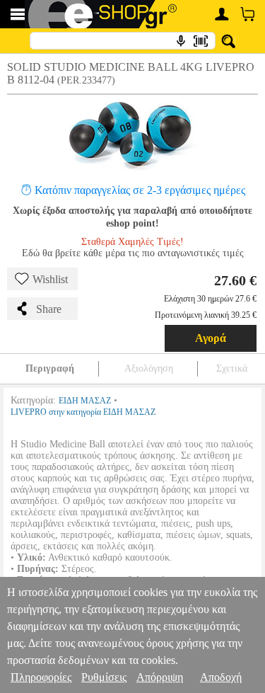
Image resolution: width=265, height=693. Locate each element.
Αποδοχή (221, 677)
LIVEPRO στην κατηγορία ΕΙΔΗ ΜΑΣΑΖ (83, 412)
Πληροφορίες (41, 677)
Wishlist (50, 279)
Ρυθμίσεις (103, 677)
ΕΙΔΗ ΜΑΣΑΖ (85, 401)
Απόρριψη (159, 677)
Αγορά (210, 338)
